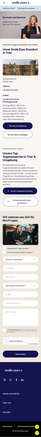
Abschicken (20, 354)
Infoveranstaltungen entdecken (22, 201)
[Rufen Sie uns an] (37, 433)
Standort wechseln (26, 8)
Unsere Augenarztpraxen (22, 191)
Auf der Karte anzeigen (17, 134)
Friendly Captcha (33, 343)
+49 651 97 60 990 (10, 90)
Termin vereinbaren (18, 126)
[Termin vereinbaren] (37, 427)
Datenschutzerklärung (14, 329)
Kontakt (6, 412)
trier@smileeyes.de (11, 99)
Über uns (7, 403)
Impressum (7, 426)
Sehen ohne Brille (11, 393)
